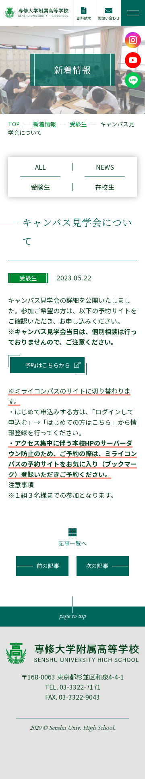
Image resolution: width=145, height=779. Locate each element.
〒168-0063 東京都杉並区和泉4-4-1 (72, 677)
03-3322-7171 (80, 687)
